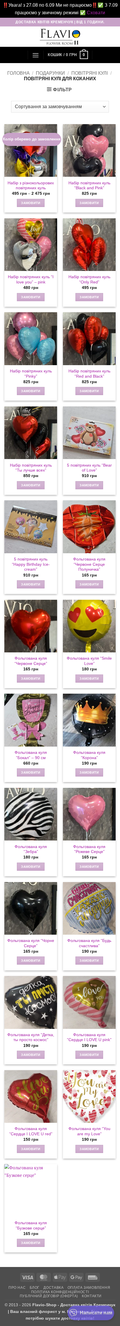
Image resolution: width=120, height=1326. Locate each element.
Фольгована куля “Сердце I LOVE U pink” (89, 1037)
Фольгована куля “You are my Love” (89, 1131)
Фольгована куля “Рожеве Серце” (89, 849)
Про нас (17, 1288)
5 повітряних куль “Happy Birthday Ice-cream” (31, 564)
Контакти (92, 1296)
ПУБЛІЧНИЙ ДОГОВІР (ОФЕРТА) (49, 1296)
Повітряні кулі (89, 73)
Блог (35, 1288)
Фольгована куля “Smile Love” (89, 661)
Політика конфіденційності (60, 1292)
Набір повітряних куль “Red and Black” (89, 374)
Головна (18, 73)
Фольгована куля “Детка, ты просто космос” (30, 1037)
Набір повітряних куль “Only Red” (89, 279)
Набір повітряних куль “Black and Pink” (89, 185)
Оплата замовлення (89, 1288)
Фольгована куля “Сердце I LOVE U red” (30, 1131)
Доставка (53, 1288)
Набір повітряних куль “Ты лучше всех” (31, 468)
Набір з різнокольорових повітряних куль (31, 185)
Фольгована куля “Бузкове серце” (31, 1225)
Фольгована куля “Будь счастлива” (89, 943)
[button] (35, 55)
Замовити (30, 203)
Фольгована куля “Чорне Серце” (30, 943)
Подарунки (50, 73)
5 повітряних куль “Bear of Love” (89, 468)
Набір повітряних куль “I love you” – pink (31, 279)
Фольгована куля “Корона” (89, 755)
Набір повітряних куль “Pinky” (31, 374)
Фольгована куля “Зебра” (31, 849)
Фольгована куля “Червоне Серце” (31, 661)
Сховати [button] (96, 12)
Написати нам (96, 1312)
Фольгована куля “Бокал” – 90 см (31, 755)
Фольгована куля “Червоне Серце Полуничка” (89, 564)
